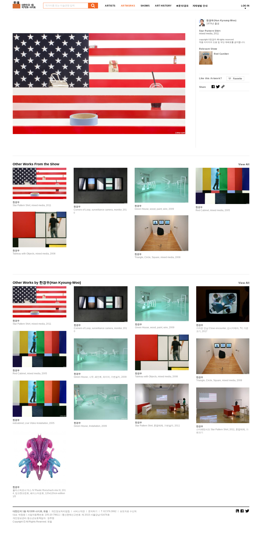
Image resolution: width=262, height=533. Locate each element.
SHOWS (145, 6)
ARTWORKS (128, 6)
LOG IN (245, 6)
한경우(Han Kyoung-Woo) (221, 20)
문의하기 (92, 511)
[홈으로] (25, 3)
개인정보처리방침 (60, 511)
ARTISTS (110, 6)
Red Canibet (221, 54)
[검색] (93, 5)
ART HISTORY (163, 6)
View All (243, 164)
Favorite (237, 78)
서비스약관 (79, 511)
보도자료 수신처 (128, 511)
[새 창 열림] (213, 87)
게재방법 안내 (200, 6)
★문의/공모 (182, 6)
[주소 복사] (223, 87)
